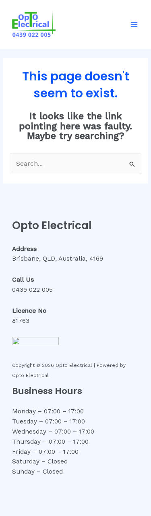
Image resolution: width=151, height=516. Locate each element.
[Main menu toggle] (134, 24)
